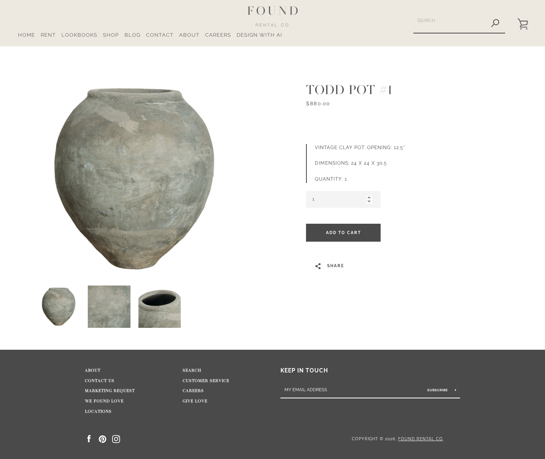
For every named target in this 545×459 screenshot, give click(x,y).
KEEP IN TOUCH (304, 370)
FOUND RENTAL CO (420, 438)
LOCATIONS (98, 411)
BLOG (132, 35)
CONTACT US (100, 380)
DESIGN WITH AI (259, 35)
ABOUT (189, 35)
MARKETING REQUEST (110, 390)
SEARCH (192, 370)
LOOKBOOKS (79, 35)
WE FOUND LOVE (104, 401)
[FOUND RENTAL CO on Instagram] (116, 438)
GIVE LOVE (195, 401)
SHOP (111, 35)
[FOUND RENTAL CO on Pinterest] (103, 438)
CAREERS (218, 35)
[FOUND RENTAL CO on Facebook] (89, 438)
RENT (48, 35)
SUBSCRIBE (438, 390)
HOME (26, 35)
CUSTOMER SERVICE (206, 380)
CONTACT (160, 35)
